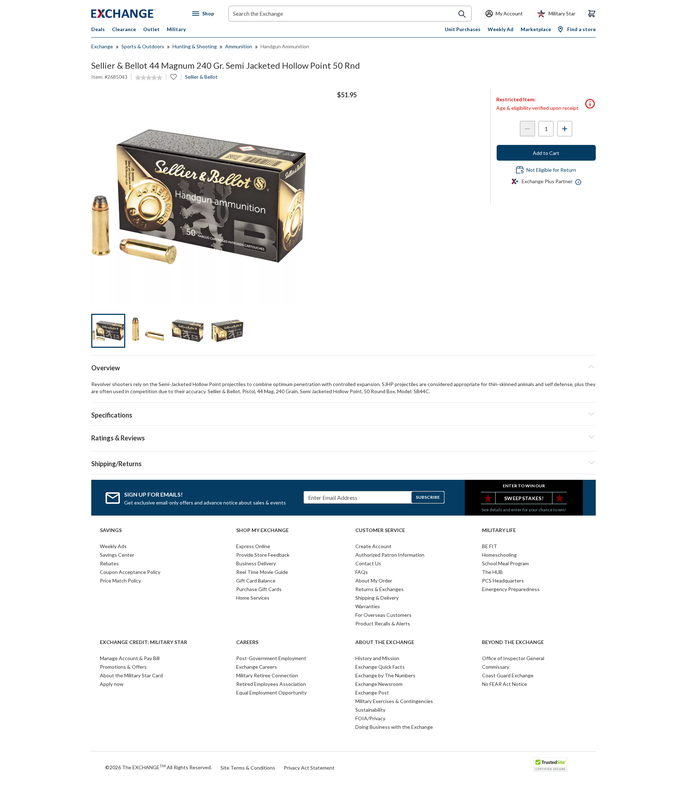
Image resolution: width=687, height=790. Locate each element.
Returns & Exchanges (379, 589)
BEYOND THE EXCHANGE (513, 642)
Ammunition (238, 46)
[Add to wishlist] (173, 77)
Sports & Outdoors (142, 46)
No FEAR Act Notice (504, 684)
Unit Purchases (463, 29)
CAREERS (247, 642)
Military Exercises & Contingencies (394, 701)
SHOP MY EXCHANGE (262, 530)
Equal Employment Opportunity (271, 692)
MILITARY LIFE (499, 530)
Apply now (111, 684)
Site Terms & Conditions (247, 768)
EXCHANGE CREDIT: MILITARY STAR (143, 642)
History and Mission (377, 658)
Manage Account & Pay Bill (130, 658)
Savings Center (117, 555)
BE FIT (489, 546)
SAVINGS (111, 530)
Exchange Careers (256, 667)
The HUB (492, 572)
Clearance (124, 29)
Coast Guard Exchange (507, 675)
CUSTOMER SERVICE (380, 530)
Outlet (151, 29)
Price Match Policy (120, 580)
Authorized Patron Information (389, 555)
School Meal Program (505, 563)
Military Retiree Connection (267, 675)
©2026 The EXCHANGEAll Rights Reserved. (158, 767)
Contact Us (368, 563)
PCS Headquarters (503, 580)
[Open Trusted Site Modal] (550, 764)
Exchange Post (372, 692)
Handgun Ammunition (284, 46)
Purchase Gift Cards (259, 589)
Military (176, 29)
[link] (148, 77)
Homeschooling (499, 555)
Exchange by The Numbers (385, 675)
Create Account (373, 546)
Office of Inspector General (513, 658)
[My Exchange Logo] (136, 13)
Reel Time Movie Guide (262, 572)
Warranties (367, 606)
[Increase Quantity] (564, 128)
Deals (98, 29)
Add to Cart (546, 153)
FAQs (361, 572)
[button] (343, 437)
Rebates (109, 563)
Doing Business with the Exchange (394, 727)
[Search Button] (462, 14)
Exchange (102, 46)
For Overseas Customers (383, 615)
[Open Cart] (592, 13)
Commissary (495, 667)
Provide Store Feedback (262, 555)
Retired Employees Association (271, 684)
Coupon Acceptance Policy (130, 572)
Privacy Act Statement (309, 768)
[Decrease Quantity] (527, 128)
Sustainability (370, 710)
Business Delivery (256, 563)
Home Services (252, 598)
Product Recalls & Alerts (382, 623)
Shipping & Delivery (377, 598)
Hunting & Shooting (194, 46)
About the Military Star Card (131, 675)
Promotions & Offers (123, 667)
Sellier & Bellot (201, 77)
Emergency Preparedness (511, 589)
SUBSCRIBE (428, 497)
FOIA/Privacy (370, 718)
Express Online (253, 546)
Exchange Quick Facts (380, 667)
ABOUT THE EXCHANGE (384, 642)
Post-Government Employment (271, 658)
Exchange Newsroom (379, 684)
